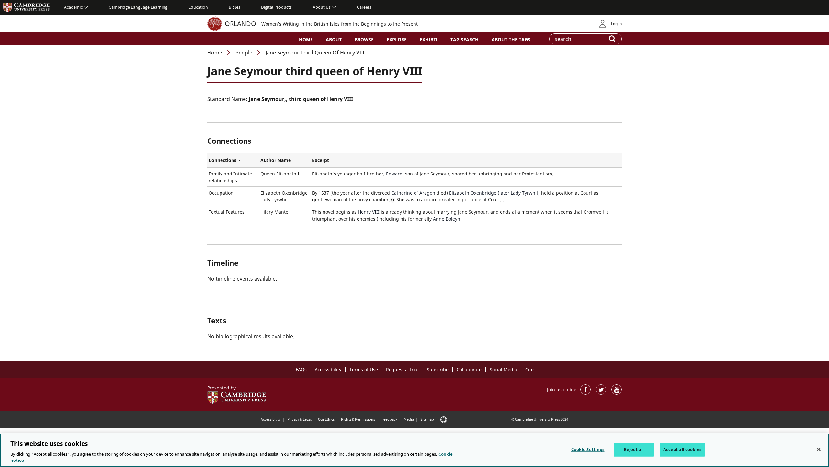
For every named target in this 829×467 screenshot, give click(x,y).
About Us (322, 7)
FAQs (301, 369)
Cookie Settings (588, 449)
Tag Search (464, 39)
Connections (233, 160)
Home (306, 39)
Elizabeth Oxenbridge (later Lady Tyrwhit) (494, 193)
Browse (364, 39)
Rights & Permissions (358, 419)
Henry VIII (369, 212)
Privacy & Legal (299, 419)
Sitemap (427, 419)
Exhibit (428, 39)
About (334, 39)
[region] (414, 450)
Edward (394, 174)
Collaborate (469, 369)
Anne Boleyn (446, 219)
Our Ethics (326, 419)
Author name (275, 160)
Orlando (240, 23)
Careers (364, 7)
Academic (73, 7)
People (243, 52)
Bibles (234, 7)
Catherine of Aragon (413, 193)
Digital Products (276, 7)
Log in (616, 23)
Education (198, 7)
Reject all (634, 449)
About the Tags (511, 39)
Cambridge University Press (26, 7)
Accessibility (328, 369)
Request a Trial (402, 369)
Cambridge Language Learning (138, 7)
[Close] (819, 449)
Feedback (389, 419)
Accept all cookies (682, 449)
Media (409, 419)
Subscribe (438, 369)
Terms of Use (363, 369)
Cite (529, 369)
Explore (397, 39)
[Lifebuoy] (443, 419)
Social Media (503, 369)
